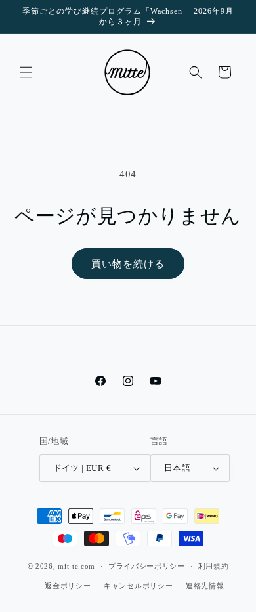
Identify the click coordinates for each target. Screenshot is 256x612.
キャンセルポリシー (138, 586)
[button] (26, 72)
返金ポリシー (68, 586)
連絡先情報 (205, 586)
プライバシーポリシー (146, 566)
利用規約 (213, 566)
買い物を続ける (128, 264)
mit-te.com (76, 566)
